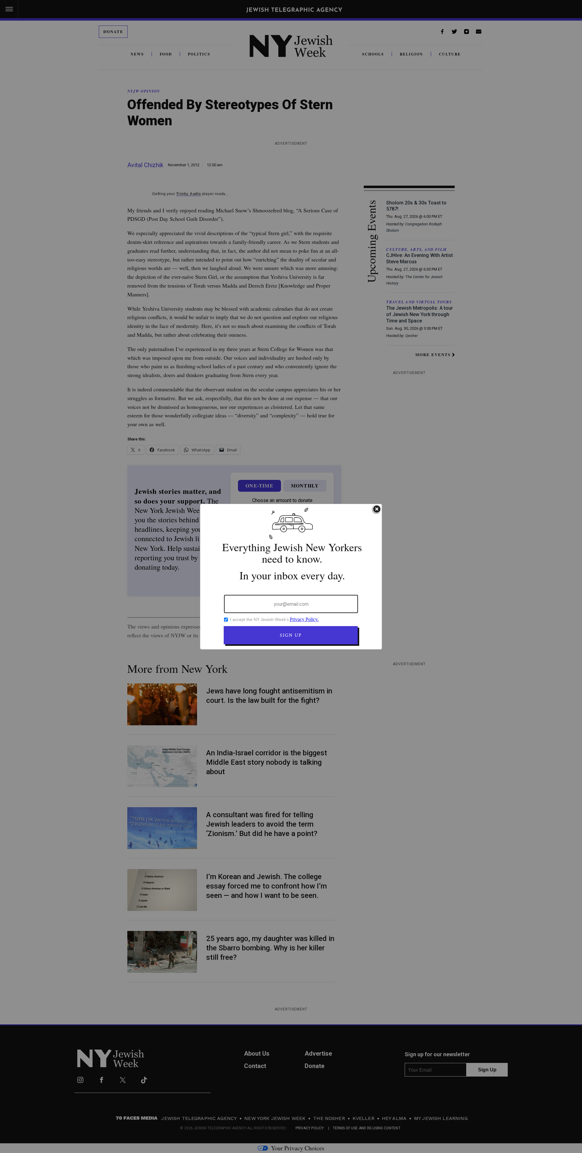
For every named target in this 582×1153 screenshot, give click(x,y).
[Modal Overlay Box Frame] (291, 576)
